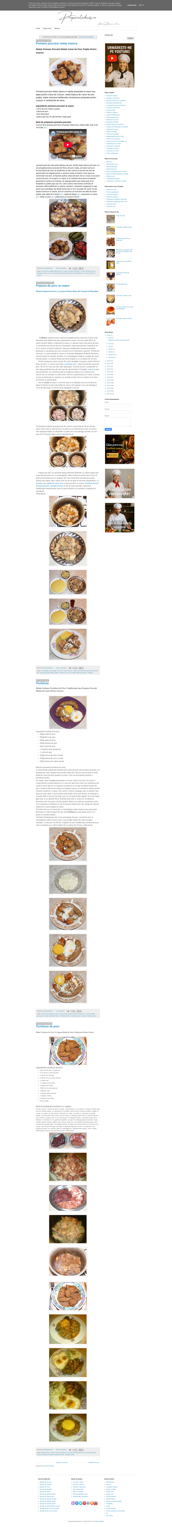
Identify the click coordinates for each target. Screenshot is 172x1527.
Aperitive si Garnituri (112, 98)
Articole (108, 1484)
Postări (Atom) (49, 1466)
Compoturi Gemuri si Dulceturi (116, 105)
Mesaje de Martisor (46, 1489)
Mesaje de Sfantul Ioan (47, 1496)
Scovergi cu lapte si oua (123, 295)
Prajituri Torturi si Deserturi (114, 124)
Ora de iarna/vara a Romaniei (115, 1511)
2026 (108, 335)
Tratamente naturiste (113, 178)
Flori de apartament (112, 192)
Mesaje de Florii (45, 1487)
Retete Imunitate (111, 131)
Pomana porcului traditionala (74, 273)
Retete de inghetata (112, 134)
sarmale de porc (57, 486)
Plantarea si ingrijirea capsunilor (116, 199)
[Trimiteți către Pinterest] (82, 268)
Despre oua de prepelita (114, 1501)
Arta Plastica (110, 1482)
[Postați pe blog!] (76, 268)
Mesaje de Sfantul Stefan (48, 1501)
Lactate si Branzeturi (112, 115)
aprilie (110, 349)
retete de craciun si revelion (67, 672)
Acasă (38, 28)
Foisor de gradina (112, 194)
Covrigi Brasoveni (121, 284)
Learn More (131, 5)
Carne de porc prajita (47, 271)
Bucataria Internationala (114, 103)
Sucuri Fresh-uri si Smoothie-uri (116, 141)
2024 (108, 363)
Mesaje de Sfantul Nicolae (48, 1499)
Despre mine (47, 28)
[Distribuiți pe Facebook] (80, 268)
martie (110, 352)
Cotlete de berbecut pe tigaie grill (118, 340)
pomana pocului (42, 486)
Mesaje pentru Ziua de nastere (49, 1508)
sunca (90, 369)
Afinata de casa (111, 189)
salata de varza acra (55, 483)
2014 (108, 391)
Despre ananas (111, 1496)
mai (109, 346)
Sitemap (57, 28)
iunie (110, 343)
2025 (108, 361)
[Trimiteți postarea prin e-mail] (69, 268)
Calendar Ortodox (111, 1487)
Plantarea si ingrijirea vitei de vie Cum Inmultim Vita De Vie (124, 251)
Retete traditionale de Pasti (115, 136)
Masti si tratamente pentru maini (116, 171)
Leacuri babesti (111, 1508)
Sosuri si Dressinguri (113, 139)
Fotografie (109, 1503)
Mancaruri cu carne (79, 271)
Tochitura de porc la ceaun (78, 1016)
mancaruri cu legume (113, 146)
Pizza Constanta (78, 1491)
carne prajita (52, 670)
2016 (108, 385)
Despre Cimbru (111, 1489)
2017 (108, 383)
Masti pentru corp (111, 164)
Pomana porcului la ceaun (44, 273)
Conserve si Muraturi (113, 108)
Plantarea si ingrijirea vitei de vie (116, 201)
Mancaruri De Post (112, 117)
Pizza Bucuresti (78, 1489)
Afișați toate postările (86, 37)
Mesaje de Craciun (46, 1484)
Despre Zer (109, 1494)
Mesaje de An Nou (45, 1482)
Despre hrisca (110, 1499)
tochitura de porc (92, 483)
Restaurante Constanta (80, 1496)
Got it (141, 5)
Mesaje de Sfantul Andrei (48, 1494)
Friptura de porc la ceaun (53, 285)
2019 (108, 377)
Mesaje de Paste (45, 1491)
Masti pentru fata (111, 167)
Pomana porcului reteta (58, 273)
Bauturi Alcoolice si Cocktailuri (116, 100)
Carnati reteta (45, 1014)
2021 (108, 372)
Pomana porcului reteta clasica (56, 43)
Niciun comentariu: (61, 268)
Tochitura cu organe (47, 1454)
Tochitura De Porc (65, 1016)
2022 (108, 369)
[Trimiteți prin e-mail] (73, 268)
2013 (108, 394)
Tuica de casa (110, 206)
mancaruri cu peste (112, 151)
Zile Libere (109, 1515)
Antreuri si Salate (111, 96)
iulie (110, 338)
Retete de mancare (81, 672)
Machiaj (109, 162)
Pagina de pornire (62, 1462)
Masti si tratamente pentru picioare (117, 174)
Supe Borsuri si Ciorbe (113, 143)
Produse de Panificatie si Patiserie (117, 127)
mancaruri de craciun (84, 670)
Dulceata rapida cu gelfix (124, 318)
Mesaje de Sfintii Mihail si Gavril (50, 1506)
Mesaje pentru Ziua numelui (49, 1511)
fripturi (75, 670)
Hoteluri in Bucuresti (79, 1487)
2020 (108, 374)
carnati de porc (70, 364)
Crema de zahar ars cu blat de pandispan (124, 307)
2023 (108, 366)
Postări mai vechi (93, 1462)
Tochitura (90, 672)
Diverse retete (110, 110)
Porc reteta (86, 273)
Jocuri (108, 1506)
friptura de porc (58, 271)
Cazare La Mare (78, 1482)
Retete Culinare (54, 672)
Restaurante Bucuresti (80, 1494)
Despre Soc (110, 1491)
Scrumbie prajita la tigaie (124, 227)
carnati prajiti (44, 670)
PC (107, 1513)
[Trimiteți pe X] (78, 268)
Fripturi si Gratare (68, 271)
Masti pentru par (111, 169)
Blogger (101, 1521)
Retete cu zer (110, 176)
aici (45, 128)
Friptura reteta (63, 1014)
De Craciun (60, 670)
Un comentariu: (60, 1011)
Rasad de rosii (111, 204)
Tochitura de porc (48, 1026)
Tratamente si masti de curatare (116, 181)
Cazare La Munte (78, 1484)
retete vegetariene (112, 153)
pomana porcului (90, 271)
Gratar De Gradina (112, 197)
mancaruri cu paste (112, 148)
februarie (111, 354)
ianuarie (111, 357)
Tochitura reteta (91, 1016)
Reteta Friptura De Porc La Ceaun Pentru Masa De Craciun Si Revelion (67, 291)
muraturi (39, 483)
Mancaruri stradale (112, 122)
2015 (108, 388)
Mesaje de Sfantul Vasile (47, 1503)
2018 (108, 380)
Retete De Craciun (54, 1016)
